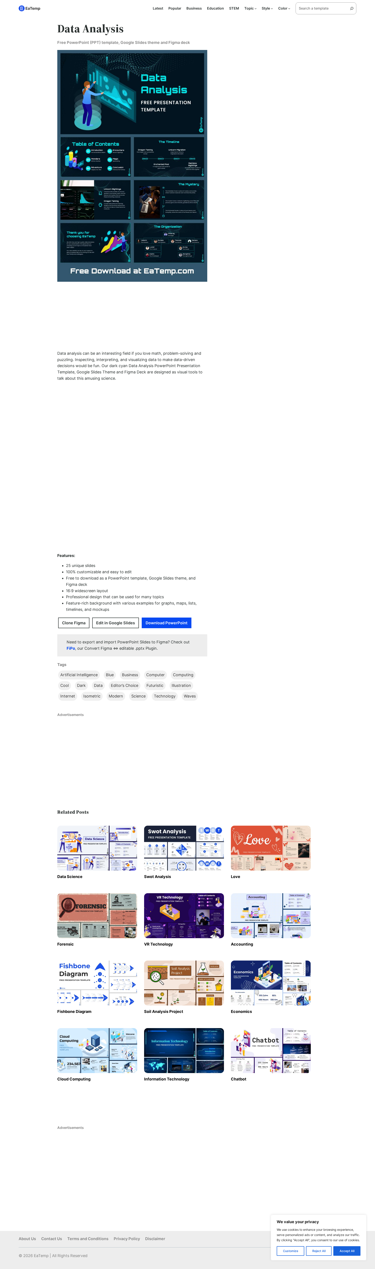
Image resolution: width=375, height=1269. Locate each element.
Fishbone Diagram (74, 1011)
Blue (110, 675)
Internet (67, 696)
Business (130, 675)
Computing (183, 675)
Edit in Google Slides (115, 623)
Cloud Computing (73, 1079)
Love (235, 876)
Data (98, 685)
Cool (64, 685)
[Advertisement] (132, 316)
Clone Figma (74, 623)
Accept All (347, 1251)
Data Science (69, 876)
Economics (241, 1011)
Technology (165, 696)
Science (138, 696)
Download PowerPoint (167, 623)
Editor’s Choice (124, 685)
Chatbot (238, 1079)
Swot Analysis (157, 876)
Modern (116, 696)
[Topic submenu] (256, 8)
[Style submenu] (272, 8)
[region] (318, 1237)
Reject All (319, 1251)
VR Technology (158, 944)
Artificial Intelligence (79, 675)
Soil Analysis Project (163, 1011)
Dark (81, 685)
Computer (155, 675)
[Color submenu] (289, 8)
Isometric (91, 696)
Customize (290, 1251)
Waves (190, 696)
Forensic (65, 944)
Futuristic (154, 685)
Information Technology (166, 1079)
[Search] (353, 8)
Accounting (242, 944)
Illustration (181, 685)
